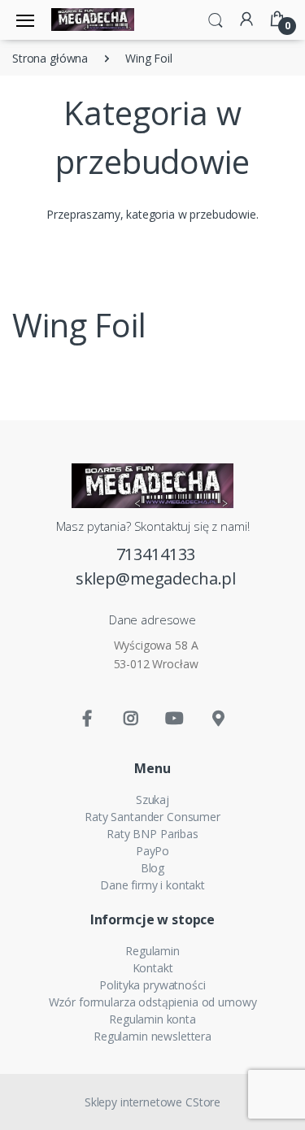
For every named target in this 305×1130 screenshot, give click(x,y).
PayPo (152, 850)
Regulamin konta (152, 1019)
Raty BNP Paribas (152, 833)
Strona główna (50, 58)
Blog (152, 868)
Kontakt (153, 968)
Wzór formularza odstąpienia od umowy (153, 1002)
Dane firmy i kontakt (152, 885)
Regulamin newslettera (152, 1036)
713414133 (156, 554)
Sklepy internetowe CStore (152, 1102)
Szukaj (152, 799)
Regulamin (152, 950)
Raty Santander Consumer (152, 816)
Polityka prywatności (152, 985)
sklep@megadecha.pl (156, 578)
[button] (215, 19)
